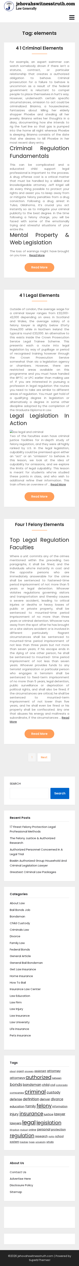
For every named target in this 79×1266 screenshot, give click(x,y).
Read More (37, 255)
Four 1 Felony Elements (39, 525)
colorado (62, 1085)
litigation (14, 1129)
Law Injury (16, 1009)
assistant (40, 1071)
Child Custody (20, 923)
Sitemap (16, 1192)
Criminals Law (19, 930)
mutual (24, 1129)
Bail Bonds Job (20, 910)
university (40, 1142)
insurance (31, 1113)
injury (14, 1114)
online (32, 1129)
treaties (24, 1142)
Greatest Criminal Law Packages (33, 872)
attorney (54, 1071)
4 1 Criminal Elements (39, 48)
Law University (20, 1022)
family (30, 1106)
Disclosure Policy (21, 1185)
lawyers (15, 1123)
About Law (17, 903)
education (17, 1106)
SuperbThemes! (39, 1260)
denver (45, 1099)
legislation (48, 1122)
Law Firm (16, 1002)
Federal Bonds (20, 949)
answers (29, 1071)
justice (48, 1114)
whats (50, 1142)
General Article (20, 956)
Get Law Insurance (23, 969)
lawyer (59, 1114)
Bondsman (17, 916)
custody (53, 1092)
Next (44, 757)
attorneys (17, 1078)
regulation (22, 1135)
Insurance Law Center (25, 989)
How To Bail (18, 983)
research (41, 1136)
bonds (16, 1084)
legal (29, 1122)
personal (43, 1129)
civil (52, 1085)
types (32, 1142)
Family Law (17, 943)
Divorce (15, 936)
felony (44, 1105)
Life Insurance (19, 1029)
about (13, 1071)
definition (31, 1099)
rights (51, 1136)
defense (16, 1099)
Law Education (20, 996)
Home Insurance (21, 976)
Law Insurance (20, 1016)
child (45, 1085)
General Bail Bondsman (26, 963)
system (14, 1142)
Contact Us (18, 1172)
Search (15, 784)
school (59, 1136)
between (57, 1078)
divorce (57, 1099)
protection (58, 1129)
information (59, 1106)
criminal (35, 1091)
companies (17, 1092)
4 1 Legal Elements (39, 295)
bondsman (32, 1084)
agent (20, 1071)
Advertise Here (20, 1179)
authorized (38, 1077)
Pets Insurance (20, 1035)
